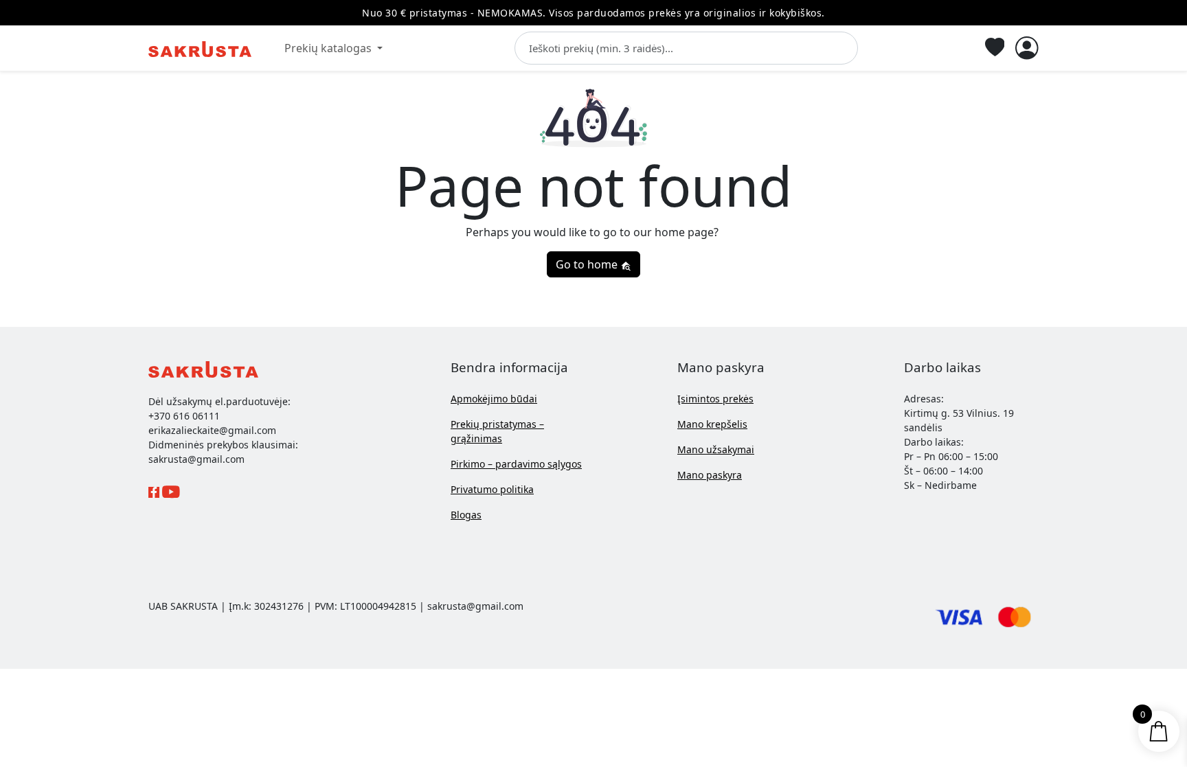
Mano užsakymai (715, 449)
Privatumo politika (492, 489)
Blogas (466, 514)
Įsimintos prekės (715, 398)
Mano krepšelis (712, 424)
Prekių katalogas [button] (329, 48)
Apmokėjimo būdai (494, 398)
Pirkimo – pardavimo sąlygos (516, 463)
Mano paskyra (709, 474)
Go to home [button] (588, 264)
